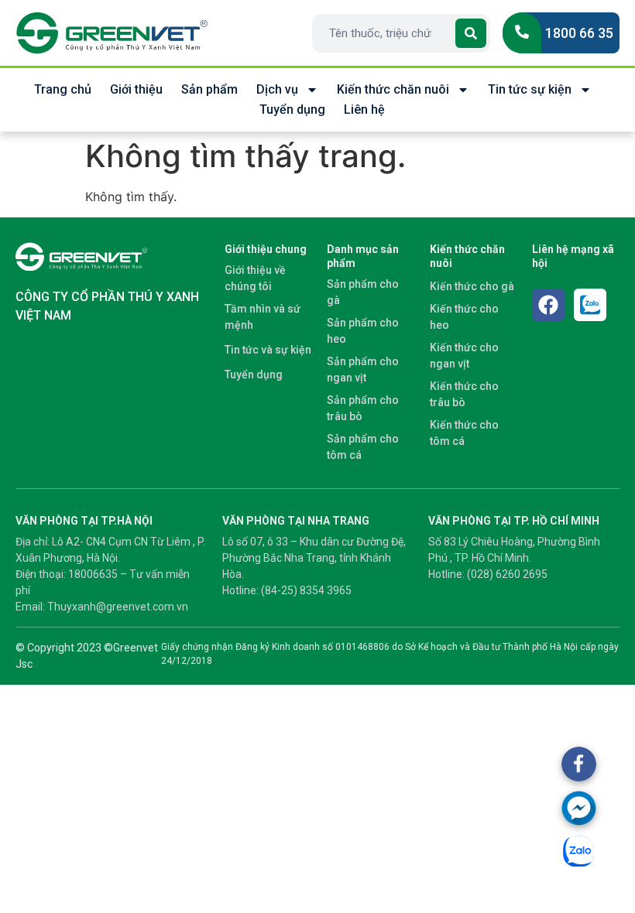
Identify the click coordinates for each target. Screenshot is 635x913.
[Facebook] (548, 305)
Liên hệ (364, 109)
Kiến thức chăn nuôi (393, 89)
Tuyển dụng (292, 109)
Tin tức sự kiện (530, 89)
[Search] (470, 33)
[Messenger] (578, 808)
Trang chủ (62, 89)
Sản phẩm (209, 89)
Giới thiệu (136, 89)
